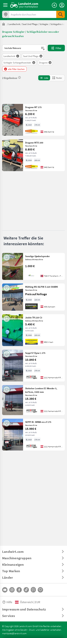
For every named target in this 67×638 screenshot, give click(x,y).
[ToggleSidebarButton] (5, 5)
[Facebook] (19, 590)
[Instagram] (12, 590)
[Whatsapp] (33, 589)
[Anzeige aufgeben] (54, 5)
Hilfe (9, 602)
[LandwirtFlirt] (40, 590)
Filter (58, 48)
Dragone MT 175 (33, 107)
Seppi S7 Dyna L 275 (35, 353)
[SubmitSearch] (60, 14)
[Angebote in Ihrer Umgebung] (5, 14)
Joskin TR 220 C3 (33, 317)
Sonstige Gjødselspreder (37, 256)
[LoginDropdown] (62, 5)
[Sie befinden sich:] (4, 24)
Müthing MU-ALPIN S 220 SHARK (41, 286)
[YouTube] (5, 590)
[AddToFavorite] (6, 108)
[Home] (24, 5)
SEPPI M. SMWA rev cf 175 (38, 422)
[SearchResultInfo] (19, 77)
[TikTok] (26, 590)
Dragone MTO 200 (34, 142)
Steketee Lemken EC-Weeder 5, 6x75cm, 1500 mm (41, 390)
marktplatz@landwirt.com (14, 633)
